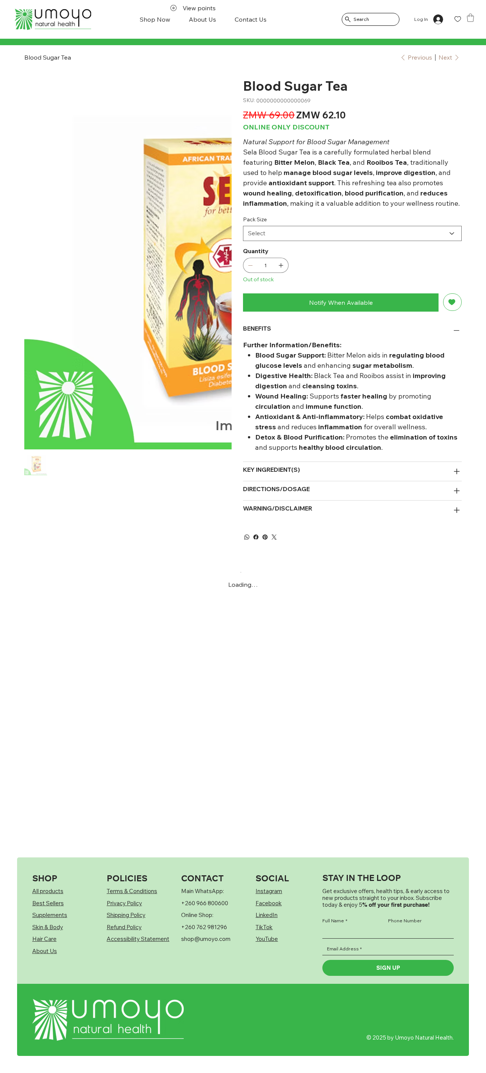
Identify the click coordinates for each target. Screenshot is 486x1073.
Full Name (334, 920)
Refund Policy (124, 927)
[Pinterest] (265, 537)
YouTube (267, 938)
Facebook (269, 903)
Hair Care (44, 938)
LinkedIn (267, 915)
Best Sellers (48, 903)
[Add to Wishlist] (452, 302)
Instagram (269, 891)
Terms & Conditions (132, 891)
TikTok (264, 927)
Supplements (49, 915)
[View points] (37, 19)
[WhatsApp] (247, 537)
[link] (470, 18)
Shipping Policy (126, 915)
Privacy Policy (124, 903)
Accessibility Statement (138, 938)
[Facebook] (256, 537)
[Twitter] (274, 537)
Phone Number (405, 920)
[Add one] (281, 265)
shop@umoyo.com (205, 938)
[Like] (457, 19)
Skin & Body (47, 927)
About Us (44, 951)
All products (47, 891)
